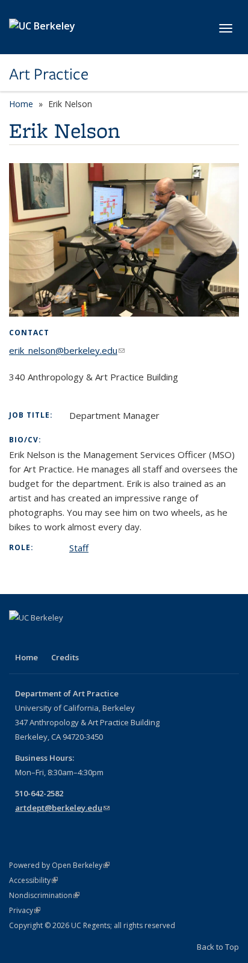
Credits (65, 657)
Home (21, 104)
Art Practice (48, 74)
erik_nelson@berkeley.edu (67, 350)
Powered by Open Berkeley (59, 865)
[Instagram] (20, 638)
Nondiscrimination (44, 895)
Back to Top (218, 946)
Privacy (24, 910)
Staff (78, 548)
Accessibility (33, 880)
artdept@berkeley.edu (62, 807)
